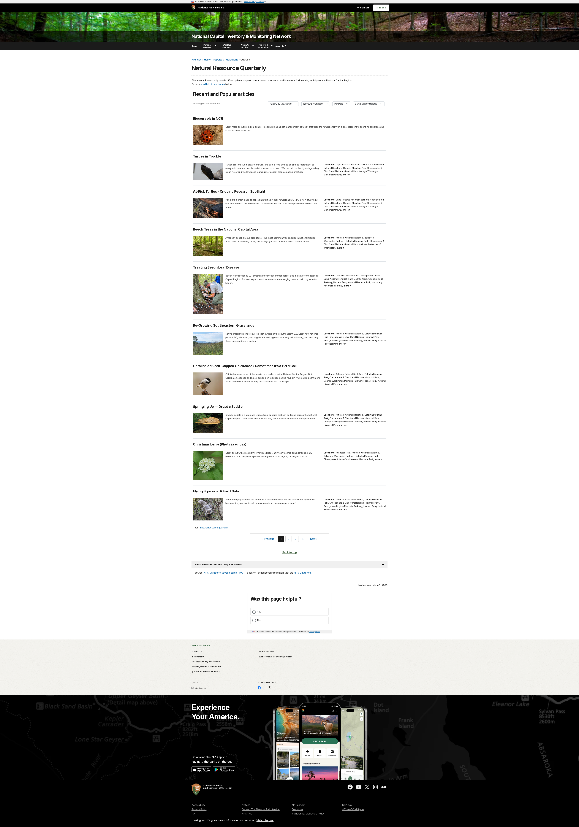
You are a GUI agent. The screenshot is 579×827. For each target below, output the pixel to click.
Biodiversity (197, 656)
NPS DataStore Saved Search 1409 (224, 572)
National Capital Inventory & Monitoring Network (241, 36)
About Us (279, 46)
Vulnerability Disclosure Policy (308, 813)
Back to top (289, 552)
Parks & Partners (207, 46)
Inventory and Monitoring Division (275, 656)
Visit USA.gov (265, 820)
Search (364, 7)
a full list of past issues (213, 84)
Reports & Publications (263, 46)
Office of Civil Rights (353, 809)
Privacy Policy (199, 809)
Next (312, 539)
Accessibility (198, 804)
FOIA (194, 813)
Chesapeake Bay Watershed (205, 661)
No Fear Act (298, 804)
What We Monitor (245, 46)
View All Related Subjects (207, 671)
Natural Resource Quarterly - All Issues (218, 564)
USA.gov (347, 804)
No (259, 620)
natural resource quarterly (214, 527)
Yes (259, 611)
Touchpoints (314, 631)
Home (194, 46)
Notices (246, 804)
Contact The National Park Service (261, 809)
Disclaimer (297, 809)
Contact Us (200, 688)
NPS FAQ (247, 813)
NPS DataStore (302, 572)
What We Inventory (226, 46)
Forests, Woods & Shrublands (206, 666)
